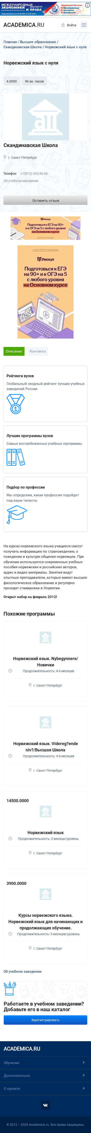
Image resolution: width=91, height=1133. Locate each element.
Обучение (11, 1063)
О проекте (12, 1089)
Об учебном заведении (21, 181)
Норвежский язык (46, 832)
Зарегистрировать (45, 1020)
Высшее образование (38, 42)
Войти (71, 25)
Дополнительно (17, 1076)
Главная (10, 42)
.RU (24, 25)
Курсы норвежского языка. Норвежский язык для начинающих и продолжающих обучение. (45, 921)
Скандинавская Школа (23, 47)
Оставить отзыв (45, 201)
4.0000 (12, 81)
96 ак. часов (34, 81)
